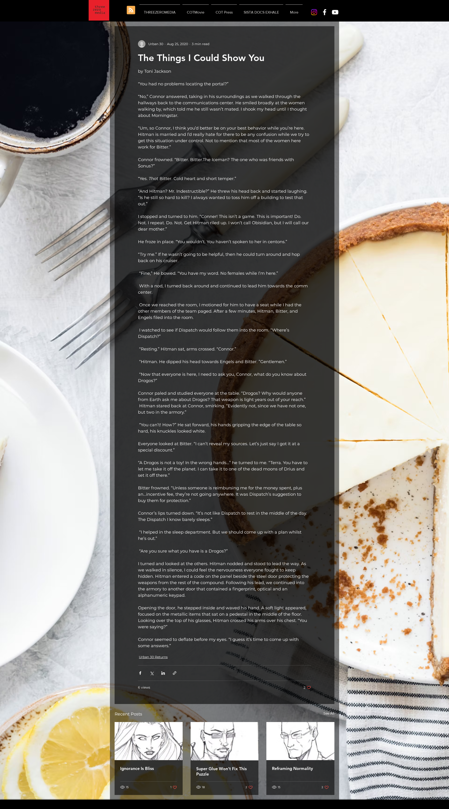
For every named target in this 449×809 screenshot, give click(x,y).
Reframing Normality (292, 768)
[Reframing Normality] (300, 741)
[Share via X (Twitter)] (151, 673)
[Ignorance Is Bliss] (149, 741)
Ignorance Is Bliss (137, 768)
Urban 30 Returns (153, 657)
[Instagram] (314, 12)
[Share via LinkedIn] (163, 673)
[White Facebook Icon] (325, 12)
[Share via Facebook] (140, 673)
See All (328, 713)
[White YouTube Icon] (335, 12)
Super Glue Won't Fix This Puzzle (221, 771)
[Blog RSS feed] (131, 10)
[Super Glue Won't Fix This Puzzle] (225, 741)
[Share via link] (174, 673)
